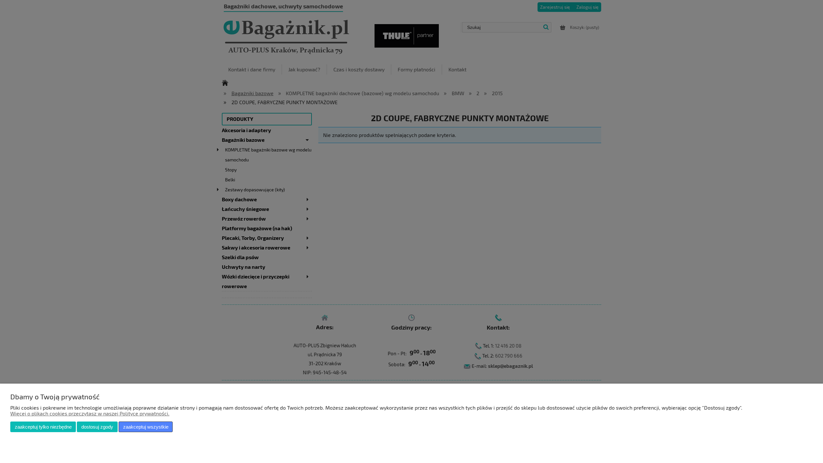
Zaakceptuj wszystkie (145, 427)
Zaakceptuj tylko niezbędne (43, 427)
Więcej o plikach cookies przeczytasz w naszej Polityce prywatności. (89, 413)
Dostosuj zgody (97, 427)
